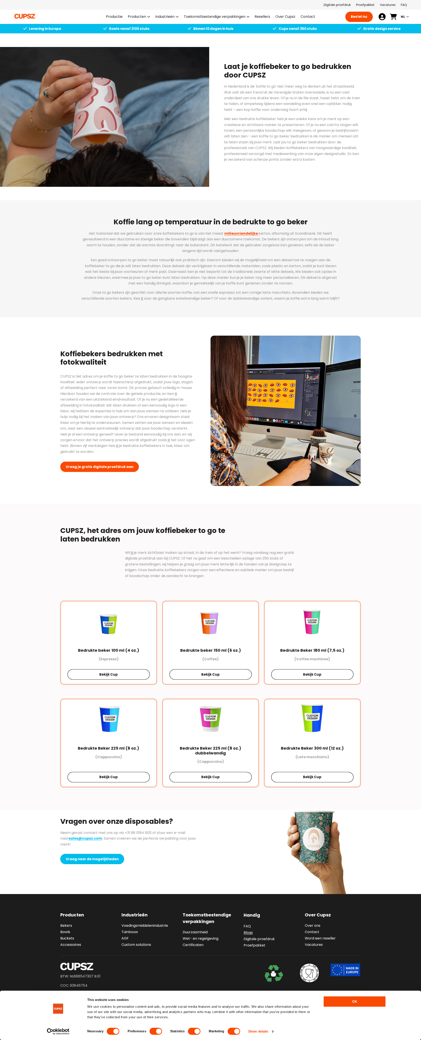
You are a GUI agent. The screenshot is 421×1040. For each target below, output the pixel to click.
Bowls (65, 931)
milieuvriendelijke (241, 233)
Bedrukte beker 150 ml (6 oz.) (210, 650)
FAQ (404, 5)
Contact (312, 931)
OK (354, 1001)
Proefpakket (365, 5)
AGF (125, 938)
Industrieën (165, 16)
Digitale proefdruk (337, 5)
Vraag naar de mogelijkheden (92, 859)
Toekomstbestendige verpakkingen (214, 16)
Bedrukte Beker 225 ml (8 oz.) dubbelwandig (210, 750)
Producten (137, 16)
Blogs (248, 932)
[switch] (156, 1031)
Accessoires (70, 944)
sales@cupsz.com (85, 838)
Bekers (66, 925)
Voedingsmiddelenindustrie (144, 925)
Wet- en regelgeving (200, 938)
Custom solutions (136, 944)
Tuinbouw (129, 931)
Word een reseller (320, 938)
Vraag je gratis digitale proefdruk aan (99, 466)
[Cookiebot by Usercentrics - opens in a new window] (58, 1031)
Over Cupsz (318, 915)
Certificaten (193, 944)
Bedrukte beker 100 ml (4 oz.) (108, 650)
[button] (139, 17)
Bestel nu (359, 16)
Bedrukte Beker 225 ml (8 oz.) (108, 748)
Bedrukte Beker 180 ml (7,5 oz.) (312, 650)
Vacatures (388, 5)
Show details (258, 1031)
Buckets (67, 938)
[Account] (382, 17)
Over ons (312, 925)
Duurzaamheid (195, 932)
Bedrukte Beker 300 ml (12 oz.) (312, 748)
